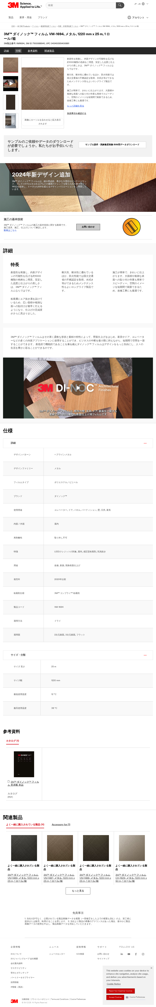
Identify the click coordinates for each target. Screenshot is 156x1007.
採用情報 (15, 982)
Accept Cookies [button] (115, 997)
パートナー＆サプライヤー (22, 978)
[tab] (12, 741)
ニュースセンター (57, 954)
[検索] (120, 5)
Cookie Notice (114, 984)
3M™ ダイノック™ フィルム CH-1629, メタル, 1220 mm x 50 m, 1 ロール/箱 (131, 878)
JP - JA (137, 4)
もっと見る (78, 891)
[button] (135, 997)
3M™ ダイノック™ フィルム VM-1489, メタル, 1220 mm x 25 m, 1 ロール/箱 (23, 878)
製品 (11, 17)
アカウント (138, 18)
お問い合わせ (88, 227)
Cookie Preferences (78, 999)
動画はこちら (10, 230)
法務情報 (25, 999)
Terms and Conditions (59, 999)
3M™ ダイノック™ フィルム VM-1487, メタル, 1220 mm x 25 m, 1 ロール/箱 (59, 878)
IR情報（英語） (17, 987)
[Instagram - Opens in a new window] (143, 954)
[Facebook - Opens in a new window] (136, 954)
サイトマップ (103, 959)
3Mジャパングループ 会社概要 (24, 959)
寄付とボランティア (19, 973)
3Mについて (16, 954)
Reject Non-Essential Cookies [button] (120, 991)
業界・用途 (26, 17)
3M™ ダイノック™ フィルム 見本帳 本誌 (23, 783)
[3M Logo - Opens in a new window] (25, 5)
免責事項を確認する (76, 113)
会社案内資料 (17, 964)
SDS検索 (80, 954)
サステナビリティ (19, 968)
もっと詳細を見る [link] (75, 106)
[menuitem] (6, 51)
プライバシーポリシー (40, 999)
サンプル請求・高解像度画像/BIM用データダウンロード (112, 145)
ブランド (43, 17)
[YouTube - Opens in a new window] (129, 954)
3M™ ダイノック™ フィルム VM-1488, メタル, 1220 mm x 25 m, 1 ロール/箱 (95, 878)
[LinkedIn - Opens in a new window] (121, 954)
